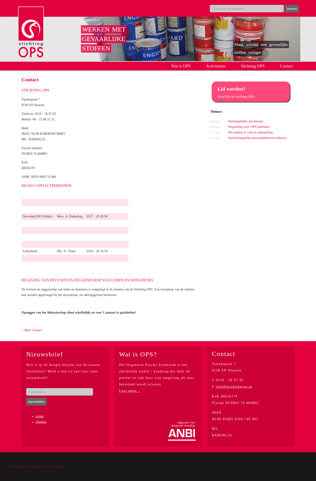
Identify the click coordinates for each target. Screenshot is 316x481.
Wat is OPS (181, 66)
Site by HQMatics (16, 466)
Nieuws (216, 111)
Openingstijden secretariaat (236, 121)
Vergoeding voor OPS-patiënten (239, 127)
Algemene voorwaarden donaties (46, 466)
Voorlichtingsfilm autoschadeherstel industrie (248, 138)
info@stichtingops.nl (234, 386)
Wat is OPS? (138, 354)
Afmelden (40, 422)
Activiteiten (216, 66)
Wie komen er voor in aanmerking (241, 132)
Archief (39, 416)
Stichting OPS (253, 66)
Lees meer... (130, 391)
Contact (286, 66)
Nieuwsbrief (44, 354)
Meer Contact (33, 330)
